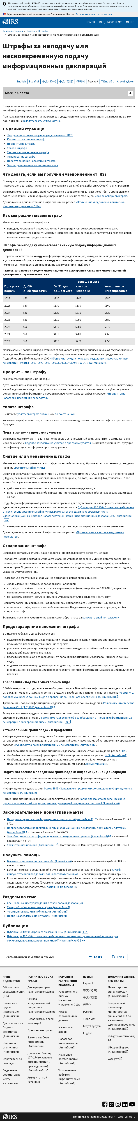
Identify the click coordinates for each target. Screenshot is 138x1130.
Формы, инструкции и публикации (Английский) (37, 911)
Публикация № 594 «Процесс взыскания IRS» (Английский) (47, 932)
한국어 (80, 81)
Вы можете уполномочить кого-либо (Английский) (39, 861)
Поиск (90, 22)
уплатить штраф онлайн (33, 414)
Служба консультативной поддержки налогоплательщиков (41, 1005)
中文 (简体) (49, 81)
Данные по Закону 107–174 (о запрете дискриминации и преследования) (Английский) (39, 1061)
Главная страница (13, 31)
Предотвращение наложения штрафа (31, 161)
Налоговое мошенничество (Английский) (68, 1043)
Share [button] (98, 957)
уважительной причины (29, 467)
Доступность (126, 1117)
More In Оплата (17, 93)
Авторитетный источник (37, 1080)
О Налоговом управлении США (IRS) (13, 991)
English (21, 81)
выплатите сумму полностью (42, 121)
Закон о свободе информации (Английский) (38, 1042)
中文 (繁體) (66, 81)
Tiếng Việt (107, 81)
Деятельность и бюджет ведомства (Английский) (13, 1029)
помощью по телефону (61, 887)
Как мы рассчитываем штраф (26, 139)
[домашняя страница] (10, 21)
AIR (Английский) (96, 764)
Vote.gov (113, 1059)
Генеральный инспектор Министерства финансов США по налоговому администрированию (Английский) (121, 1016)
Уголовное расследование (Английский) (68, 1059)
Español (34, 81)
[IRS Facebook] (104, 1104)
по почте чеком (65, 414)
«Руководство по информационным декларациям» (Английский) (55, 745)
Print (120, 957)
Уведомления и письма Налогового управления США (69, 998)
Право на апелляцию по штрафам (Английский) (37, 916)
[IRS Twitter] (111, 1104)
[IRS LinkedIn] (125, 1104)
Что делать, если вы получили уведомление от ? (40, 135)
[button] (110, 22)
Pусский (88, 1012)
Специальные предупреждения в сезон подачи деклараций (45, 903)
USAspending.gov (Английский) (118, 1050)
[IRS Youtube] (132, 1104)
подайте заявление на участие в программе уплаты (58, 443)
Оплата (31, 31)
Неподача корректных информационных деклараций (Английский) (50, 819)
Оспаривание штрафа (21, 156)
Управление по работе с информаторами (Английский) (69, 1076)
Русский (93, 81)
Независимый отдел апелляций (40, 1021)
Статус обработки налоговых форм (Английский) (38, 907)
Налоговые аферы (65, 1030)
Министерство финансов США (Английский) (117, 991)
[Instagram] (118, 1104)
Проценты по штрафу (21, 144)
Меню (130, 22)
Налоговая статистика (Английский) (11, 1047)
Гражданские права (39, 1030)
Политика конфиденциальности (94, 1117)
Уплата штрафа (17, 148)
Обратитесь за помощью (12, 1061)
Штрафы (43, 31)
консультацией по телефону (100, 617)
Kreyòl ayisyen (125, 81)
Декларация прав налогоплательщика (40, 989)
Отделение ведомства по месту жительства (11, 1076)
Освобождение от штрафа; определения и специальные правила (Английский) (57, 836)
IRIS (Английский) (116, 755)
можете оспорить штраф (111, 196)
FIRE (123, 751)
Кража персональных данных (67, 1016)
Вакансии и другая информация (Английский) (11, 1009)
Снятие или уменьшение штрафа (28, 152)
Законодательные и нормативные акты (32, 165)
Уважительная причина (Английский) (30, 845)
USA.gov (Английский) (121, 1036)
